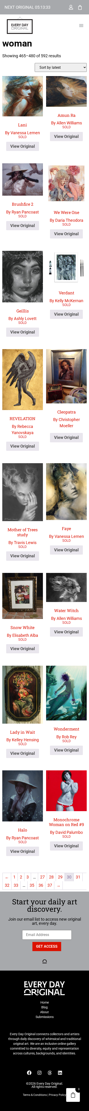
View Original (22, 146)
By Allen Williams (66, 119)
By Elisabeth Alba (22, 631)
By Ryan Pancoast (22, 207)
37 (49, 885)
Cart (80, 7)
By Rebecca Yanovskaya (22, 425)
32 (7, 885)
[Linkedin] (60, 1072)
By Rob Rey (66, 732)
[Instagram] (39, 1072)
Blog (44, 1007)
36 (41, 885)
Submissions (45, 1017)
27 (42, 877)
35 (32, 885)
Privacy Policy (57, 1095)
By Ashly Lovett (22, 314)
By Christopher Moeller (66, 418)
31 (78, 877)
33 (16, 885)
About (44, 1012)
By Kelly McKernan (66, 296)
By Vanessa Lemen (22, 128)
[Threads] (49, 1072)
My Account (71, 7)
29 (60, 877)
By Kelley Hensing (22, 735)
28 (51, 877)
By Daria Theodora (66, 216)
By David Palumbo (66, 826)
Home (44, 1002)
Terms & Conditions (35, 1095)
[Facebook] (29, 1072)
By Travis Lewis (23, 536)
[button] (81, 25)
